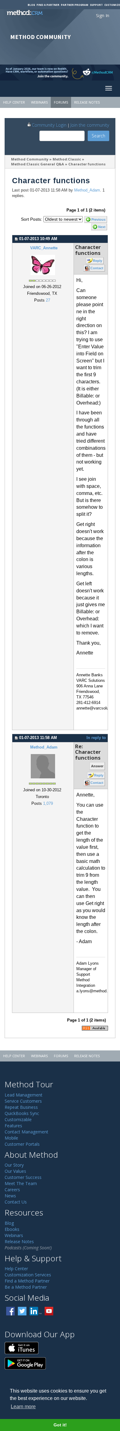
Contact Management (26, 1132)
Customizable (18, 1119)
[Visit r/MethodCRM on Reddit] (107, 73)
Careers (12, 1189)
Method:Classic (67, 159)
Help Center (14, 102)
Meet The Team (21, 1183)
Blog (31, 4)
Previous (98, 219)
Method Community (29, 159)
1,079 (48, 803)
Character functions (87, 164)
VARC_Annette (44, 248)
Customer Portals (22, 1144)
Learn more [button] (23, 1406)
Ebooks (12, 1229)
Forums (61, 102)
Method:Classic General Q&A (37, 164)
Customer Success (23, 1177)
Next (102, 227)
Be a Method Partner (26, 1287)
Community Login (49, 125)
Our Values (15, 1171)
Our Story (14, 1165)
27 (48, 300)
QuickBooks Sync (22, 1113)
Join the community (89, 125)
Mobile (11, 1138)
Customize (112, 4)
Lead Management (23, 1095)
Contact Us (16, 1202)
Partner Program (74, 4)
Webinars (39, 102)
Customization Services (28, 1275)
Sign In (102, 15)
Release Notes (87, 102)
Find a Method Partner (27, 1281)
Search (98, 136)
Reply (97, 261)
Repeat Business (21, 1107)
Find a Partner (48, 4)
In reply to (96, 738)
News (10, 1196)
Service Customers (23, 1101)
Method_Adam (87, 190)
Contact (96, 268)
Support (96, 4)
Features (13, 1126)
